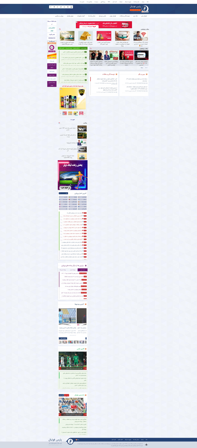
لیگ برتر (135, 16)
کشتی (76, 206)
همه (66, 193)
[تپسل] (76, 22)
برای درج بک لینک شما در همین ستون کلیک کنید (72, 86)
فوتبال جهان (113, 16)
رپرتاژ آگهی (103, 2)
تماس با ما (82, 2)
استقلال (84, 199)
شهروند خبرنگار (128, 2)
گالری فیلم (75, 209)
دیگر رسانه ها (136, 2)
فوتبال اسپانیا (84, 202)
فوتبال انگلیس (74, 202)
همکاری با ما (89, 2)
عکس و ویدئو (102, 16)
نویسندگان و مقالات (125, 16)
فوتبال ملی (144, 16)
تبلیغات (120, 2)
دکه (66, 209)
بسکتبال (65, 204)
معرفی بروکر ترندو (52, 79)
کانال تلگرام (120, 439)
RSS (109, 2)
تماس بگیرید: (52, 34)
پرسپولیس (75, 199)
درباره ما (96, 2)
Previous (60, 316)
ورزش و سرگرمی (59, 16)
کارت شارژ (115, 2)
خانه (148, 2)
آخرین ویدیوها (79, 304)
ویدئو (143, 2)
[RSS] (147, 74)
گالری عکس (84, 209)
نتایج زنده (72, 119)
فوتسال (75, 197)
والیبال (85, 206)
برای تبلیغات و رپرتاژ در (52, 22)
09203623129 (51, 38)
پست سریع (51, 75)
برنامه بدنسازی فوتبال (52, 84)
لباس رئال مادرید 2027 (51, 66)
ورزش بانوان (65, 206)
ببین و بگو (142, 74)
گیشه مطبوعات (81, 16)
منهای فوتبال (70, 16)
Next (84, 316)
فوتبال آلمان (84, 204)
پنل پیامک (52, 61)
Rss (78, 439)
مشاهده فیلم (73, 338)
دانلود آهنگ (51, 71)
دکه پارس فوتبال (79, 395)
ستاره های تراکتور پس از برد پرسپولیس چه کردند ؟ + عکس (74, 388)
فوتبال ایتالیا (65, 202)
